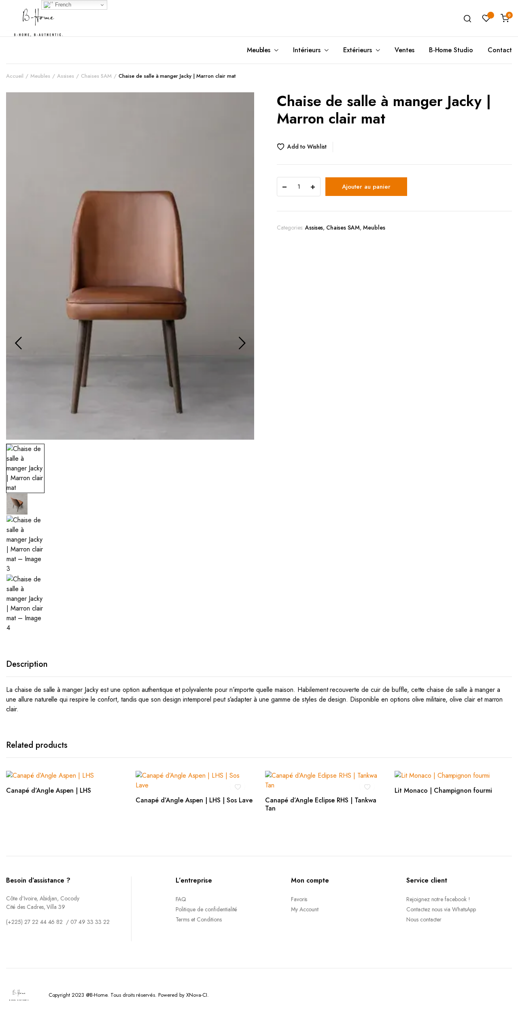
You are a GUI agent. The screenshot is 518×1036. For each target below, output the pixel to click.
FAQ (181, 899)
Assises (65, 76)
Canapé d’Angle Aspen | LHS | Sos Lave (194, 800)
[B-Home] (38, 18)
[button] (305, 147)
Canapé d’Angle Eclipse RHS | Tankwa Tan (320, 804)
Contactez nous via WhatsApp (441, 909)
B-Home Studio (451, 50)
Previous (18, 343)
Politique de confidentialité (206, 909)
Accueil (14, 76)
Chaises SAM (96, 76)
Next (242, 343)
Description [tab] (27, 664)
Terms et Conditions (199, 919)
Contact (500, 50)
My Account (305, 909)
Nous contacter (424, 919)
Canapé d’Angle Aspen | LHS (48, 790)
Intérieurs (307, 50)
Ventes (404, 50)
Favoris (299, 899)
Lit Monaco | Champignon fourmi (443, 790)
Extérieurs (357, 50)
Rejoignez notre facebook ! (438, 899)
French (62, 5)
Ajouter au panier (366, 186)
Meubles (259, 50)
